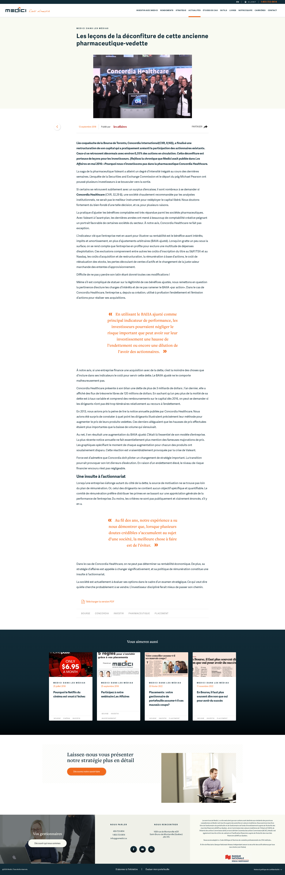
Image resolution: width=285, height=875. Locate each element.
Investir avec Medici (147, 10)
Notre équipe (245, 10)
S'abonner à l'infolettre (127, 869)
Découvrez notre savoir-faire (86, 771)
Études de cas (210, 10)
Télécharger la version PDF (100, 601)
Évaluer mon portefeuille (157, 869)
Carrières (260, 10)
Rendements (166, 10)
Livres (232, 10)
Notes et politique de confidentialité (267, 869)
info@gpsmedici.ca (118, 838)
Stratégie (181, 10)
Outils (223, 10)
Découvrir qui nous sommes (47, 843)
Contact (272, 10)
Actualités (195, 10)
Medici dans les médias (92, 28)
